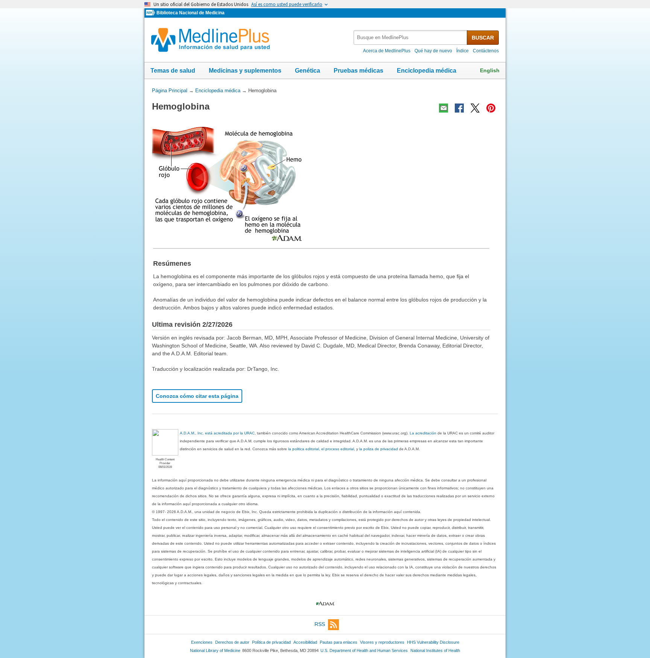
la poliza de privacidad (378, 449)
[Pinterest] (491, 108)
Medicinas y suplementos (245, 70)
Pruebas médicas (358, 70)
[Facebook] (459, 108)
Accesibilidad (305, 642)
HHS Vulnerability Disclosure (433, 642)
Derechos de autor (232, 642)
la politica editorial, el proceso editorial (321, 449)
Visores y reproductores (382, 642)
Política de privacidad (271, 642)
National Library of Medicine (215, 650)
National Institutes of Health (435, 650)
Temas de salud (172, 70)
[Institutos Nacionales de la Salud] (151, 13)
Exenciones (202, 642)
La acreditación (423, 433)
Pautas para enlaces (338, 642)
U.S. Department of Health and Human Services (364, 650)
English (490, 70)
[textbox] (411, 37)
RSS (319, 624)
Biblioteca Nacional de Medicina (190, 12)
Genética (307, 70)
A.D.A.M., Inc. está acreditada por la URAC (217, 433)
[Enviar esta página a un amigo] (443, 108)
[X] (475, 108)
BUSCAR (483, 38)
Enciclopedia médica (426, 70)
